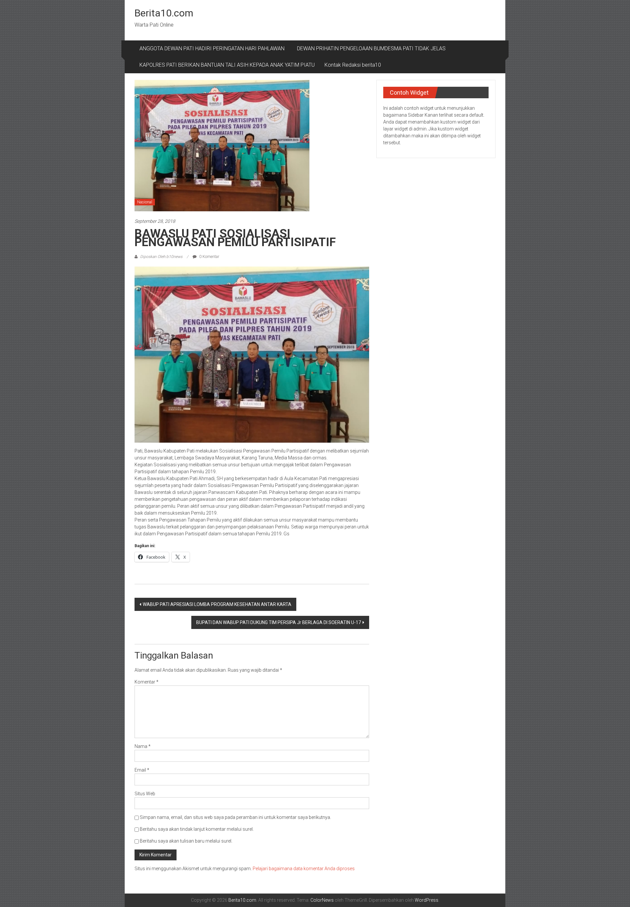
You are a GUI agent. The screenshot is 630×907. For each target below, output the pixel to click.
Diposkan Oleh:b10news (161, 256)
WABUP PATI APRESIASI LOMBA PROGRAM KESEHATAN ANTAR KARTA (217, 604)
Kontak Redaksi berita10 (353, 65)
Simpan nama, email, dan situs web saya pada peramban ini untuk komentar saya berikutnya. (235, 817)
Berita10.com (164, 13)
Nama (143, 746)
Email (142, 770)
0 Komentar (208, 256)
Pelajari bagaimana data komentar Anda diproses (304, 868)
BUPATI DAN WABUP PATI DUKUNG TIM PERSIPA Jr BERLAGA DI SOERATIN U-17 (278, 622)
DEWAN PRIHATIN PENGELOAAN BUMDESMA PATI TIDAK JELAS (371, 48)
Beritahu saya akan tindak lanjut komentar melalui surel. (197, 829)
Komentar (146, 682)
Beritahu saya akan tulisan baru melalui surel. (186, 841)
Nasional (144, 202)
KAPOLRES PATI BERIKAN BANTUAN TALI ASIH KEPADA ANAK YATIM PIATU (227, 65)
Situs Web (145, 793)
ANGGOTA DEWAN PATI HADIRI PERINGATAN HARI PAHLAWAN (213, 48)
